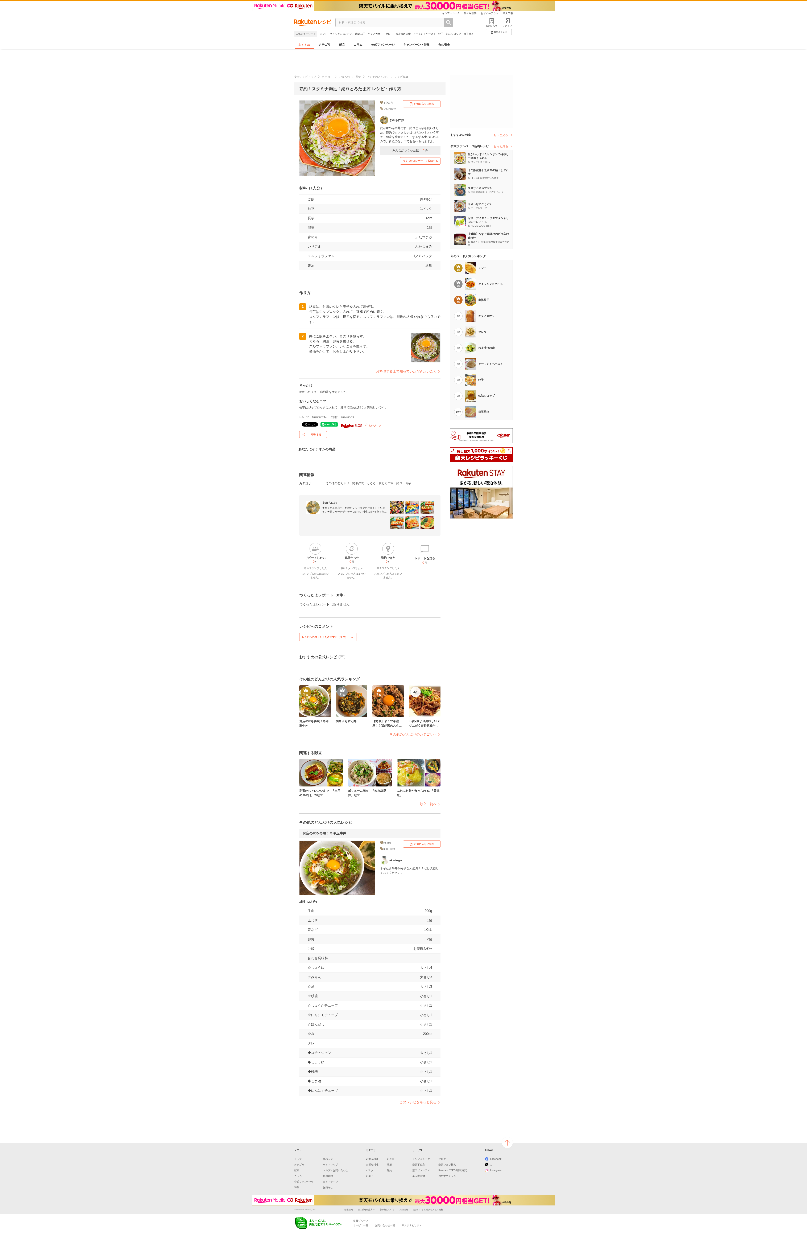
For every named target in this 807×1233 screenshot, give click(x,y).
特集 (296, 1187)
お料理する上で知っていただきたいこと (406, 371)
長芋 (311, 218)
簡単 (389, 1164)
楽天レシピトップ (305, 76)
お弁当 (390, 1159)
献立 (342, 44)
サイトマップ (330, 1164)
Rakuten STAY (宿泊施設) (452, 1170)
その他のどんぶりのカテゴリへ (412, 734)
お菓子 (369, 1176)
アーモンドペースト (424, 33)
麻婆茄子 (360, 33)
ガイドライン (330, 1181)
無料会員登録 (500, 32)
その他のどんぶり (378, 76)
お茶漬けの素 (403, 33)
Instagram (495, 1170)
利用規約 (328, 1176)
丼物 (358, 76)
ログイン (507, 25)
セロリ (389, 33)
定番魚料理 (372, 1164)
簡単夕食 (358, 483)
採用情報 (404, 1209)
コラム (358, 44)
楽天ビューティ (421, 1170)
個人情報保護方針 (366, 1209)
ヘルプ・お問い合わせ (335, 1170)
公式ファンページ (383, 44)
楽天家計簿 (470, 13)
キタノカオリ (375, 33)
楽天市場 (508, 13)
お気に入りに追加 (424, 103)
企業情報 (348, 1209)
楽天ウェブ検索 (447, 1164)
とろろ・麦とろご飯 (380, 483)
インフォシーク (451, 13)
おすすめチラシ (489, 13)
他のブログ (374, 425)
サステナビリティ (412, 1225)
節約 (389, 1170)
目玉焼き (469, 33)
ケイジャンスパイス (341, 33)
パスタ (369, 1170)
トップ (298, 1159)
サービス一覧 (360, 1225)
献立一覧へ (428, 804)
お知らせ (328, 1187)
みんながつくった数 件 (410, 150)
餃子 (440, 33)
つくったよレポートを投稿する (420, 160)
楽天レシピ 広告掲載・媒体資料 (428, 1209)
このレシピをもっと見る (418, 1102)
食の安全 (444, 44)
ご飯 (311, 199)
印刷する (316, 434)
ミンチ (323, 33)
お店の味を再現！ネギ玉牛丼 (324, 833)
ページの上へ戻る (507, 1142)
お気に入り (491, 25)
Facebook (495, 1159)
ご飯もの (344, 76)
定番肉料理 (372, 1159)
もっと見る (500, 134)
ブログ (442, 1159)
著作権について (387, 1209)
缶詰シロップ (453, 33)
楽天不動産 (418, 1164)
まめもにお (329, 502)
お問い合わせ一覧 (385, 1225)
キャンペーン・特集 (416, 44)
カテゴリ (325, 44)
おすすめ (304, 44)
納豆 (311, 208)
